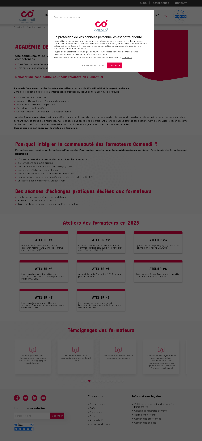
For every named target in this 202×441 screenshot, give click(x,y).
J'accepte (114, 65)
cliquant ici (127, 57)
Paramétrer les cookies (93, 65)
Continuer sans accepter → (67, 17)
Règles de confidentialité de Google (71, 52)
